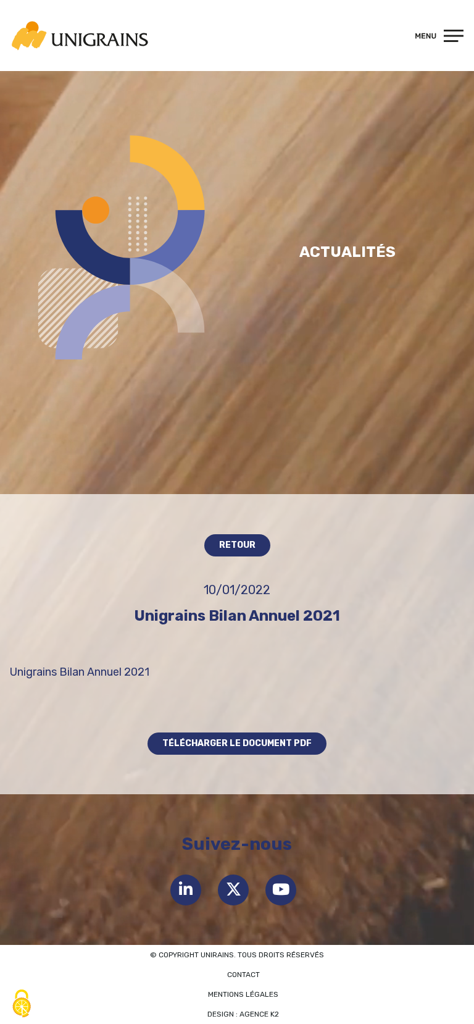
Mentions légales (243, 994)
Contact (243, 974)
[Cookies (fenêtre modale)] (21, 1003)
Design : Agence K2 (243, 1014)
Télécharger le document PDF (237, 743)
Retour (237, 545)
